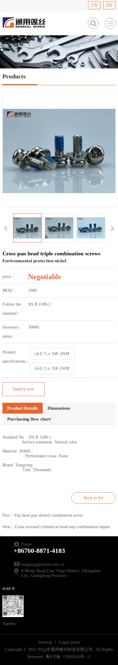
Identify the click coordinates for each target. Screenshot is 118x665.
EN (109, 5)
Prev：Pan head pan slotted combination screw (42, 515)
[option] (59, 150)
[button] (6, 228)
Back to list (93, 498)
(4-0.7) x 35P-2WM (52, 368)
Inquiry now (23, 389)
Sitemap (45, 642)
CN (94, 5)
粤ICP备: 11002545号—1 (67, 656)
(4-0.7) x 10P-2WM (52, 353)
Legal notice (69, 642)
